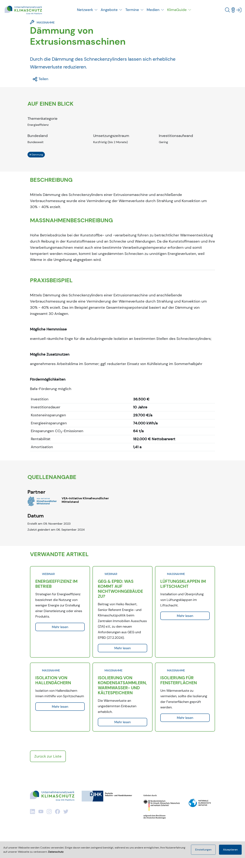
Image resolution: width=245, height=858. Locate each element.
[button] (227, 10)
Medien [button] (153, 9)
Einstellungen (203, 849)
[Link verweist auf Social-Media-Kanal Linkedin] (32, 811)
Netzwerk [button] (85, 9)
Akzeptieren (230, 849)
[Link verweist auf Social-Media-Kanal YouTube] (40, 811)
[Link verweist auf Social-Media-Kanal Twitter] (65, 811)
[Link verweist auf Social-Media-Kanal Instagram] (49, 811)
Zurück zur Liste (48, 756)
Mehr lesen (60, 627)
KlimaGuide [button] (177, 9)
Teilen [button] (43, 78)
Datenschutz (56, 852)
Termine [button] (132, 9)
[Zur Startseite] (23, 9)
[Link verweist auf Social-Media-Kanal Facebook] (57, 811)
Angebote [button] (109, 9)
